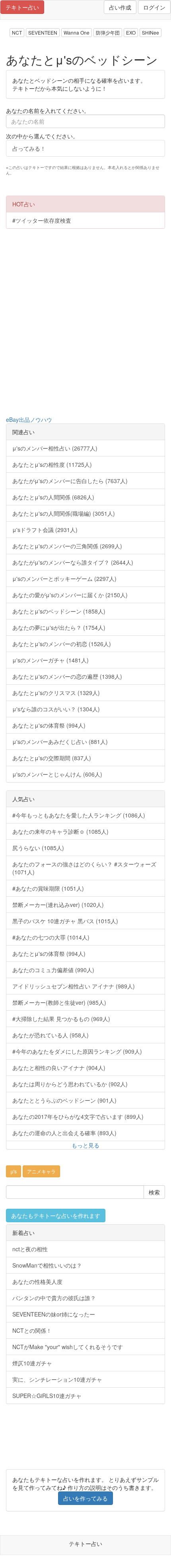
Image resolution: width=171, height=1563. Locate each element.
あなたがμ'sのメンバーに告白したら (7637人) (70, 481)
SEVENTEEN (42, 32)
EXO (131, 32)
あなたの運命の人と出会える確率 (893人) (64, 1133)
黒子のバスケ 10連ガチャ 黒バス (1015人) (65, 921)
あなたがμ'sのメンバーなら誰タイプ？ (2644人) (72, 562)
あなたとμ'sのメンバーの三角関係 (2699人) (67, 546)
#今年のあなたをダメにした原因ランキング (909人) (77, 1051)
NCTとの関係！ (32, 1330)
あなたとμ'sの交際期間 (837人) (51, 758)
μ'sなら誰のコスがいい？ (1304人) (56, 709)
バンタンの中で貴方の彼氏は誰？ (54, 1298)
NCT (17, 32)
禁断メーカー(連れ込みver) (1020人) (58, 905)
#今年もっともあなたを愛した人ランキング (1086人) (78, 815)
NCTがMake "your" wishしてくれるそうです (67, 1347)
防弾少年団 (108, 32)
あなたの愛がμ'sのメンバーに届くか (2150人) (70, 595)
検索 (154, 1192)
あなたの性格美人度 (37, 1281)
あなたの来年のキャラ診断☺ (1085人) (60, 831)
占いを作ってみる (85, 1498)
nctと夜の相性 (30, 1249)
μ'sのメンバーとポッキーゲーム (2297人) (64, 578)
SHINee (150, 32)
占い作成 (120, 7)
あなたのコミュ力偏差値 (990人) (53, 970)
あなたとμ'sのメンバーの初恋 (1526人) (61, 644)
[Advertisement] (85, 322)
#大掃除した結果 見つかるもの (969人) (61, 1019)
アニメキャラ (41, 1171)
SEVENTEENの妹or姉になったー (53, 1314)
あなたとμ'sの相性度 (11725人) (52, 464)
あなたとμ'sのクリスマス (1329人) (56, 693)
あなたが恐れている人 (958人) (50, 1035)
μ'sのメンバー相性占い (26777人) (54, 448)
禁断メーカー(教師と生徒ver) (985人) (59, 1002)
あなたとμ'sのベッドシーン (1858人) (58, 611)
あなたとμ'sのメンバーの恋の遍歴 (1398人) (67, 676)
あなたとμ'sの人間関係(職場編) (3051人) (63, 513)
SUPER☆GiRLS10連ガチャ (47, 1396)
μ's (13, 1171)
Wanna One (76, 32)
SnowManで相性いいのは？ (47, 1265)
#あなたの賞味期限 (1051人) (48, 888)
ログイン (154, 7)
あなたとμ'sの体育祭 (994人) (49, 725)
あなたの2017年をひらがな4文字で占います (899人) (78, 1116)
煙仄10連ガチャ (32, 1363)
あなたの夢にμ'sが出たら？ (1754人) (58, 627)
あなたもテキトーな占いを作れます (55, 1215)
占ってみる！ (29, 148)
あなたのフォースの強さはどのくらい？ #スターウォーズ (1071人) (84, 868)
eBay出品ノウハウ (29, 419)
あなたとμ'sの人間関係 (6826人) (53, 497)
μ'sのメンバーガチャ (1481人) (50, 660)
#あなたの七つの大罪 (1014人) (50, 937)
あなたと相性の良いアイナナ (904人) (58, 1068)
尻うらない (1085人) (38, 848)
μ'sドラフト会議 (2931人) (45, 530)
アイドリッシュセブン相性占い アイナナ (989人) (73, 986)
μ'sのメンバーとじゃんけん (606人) (57, 774)
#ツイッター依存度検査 (41, 220)
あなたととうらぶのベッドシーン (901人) (64, 1100)
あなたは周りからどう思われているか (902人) (70, 1084)
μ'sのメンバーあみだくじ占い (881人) (60, 742)
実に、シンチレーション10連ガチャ (57, 1379)
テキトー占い (22, 7)
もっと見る (85, 1145)
